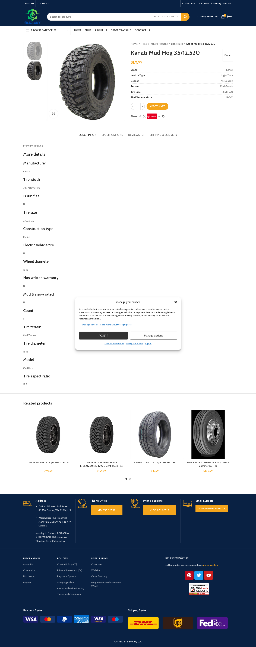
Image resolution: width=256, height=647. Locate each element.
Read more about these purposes (115, 324)
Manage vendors (90, 324)
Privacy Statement (134, 343)
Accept (103, 335)
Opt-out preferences (114, 343)
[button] (175, 302)
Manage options (153, 335)
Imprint (148, 343)
